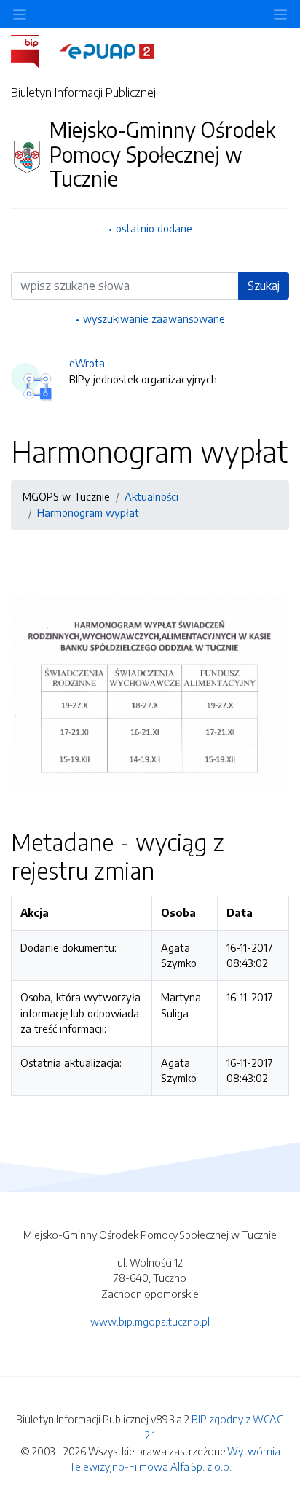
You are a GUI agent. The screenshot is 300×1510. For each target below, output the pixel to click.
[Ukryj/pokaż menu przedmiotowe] (20, 14)
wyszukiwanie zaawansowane (154, 318)
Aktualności (151, 496)
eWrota (87, 362)
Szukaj (264, 285)
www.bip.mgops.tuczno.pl (150, 1321)
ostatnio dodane (154, 228)
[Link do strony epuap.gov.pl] (107, 50)
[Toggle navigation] (280, 14)
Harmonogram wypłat (88, 512)
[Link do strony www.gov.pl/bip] (34, 50)
